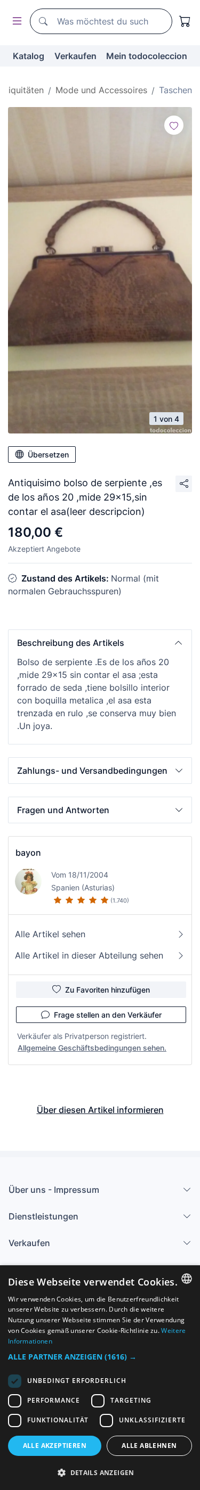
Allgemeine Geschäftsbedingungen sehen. (92, 1047)
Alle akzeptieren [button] (54, 1445)
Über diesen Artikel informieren (100, 1109)
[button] (100, 642)
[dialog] (100, 1377)
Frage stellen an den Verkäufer (108, 1014)
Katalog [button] (28, 56)
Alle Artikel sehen (50, 934)
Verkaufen (75, 56)
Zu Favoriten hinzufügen (107, 989)
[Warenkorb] (185, 21)
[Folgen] (173, 125)
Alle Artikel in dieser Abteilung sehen (89, 955)
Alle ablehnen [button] (149, 1445)
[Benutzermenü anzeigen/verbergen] (15, 21)
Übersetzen (48, 454)
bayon (28, 852)
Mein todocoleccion (146, 56)
